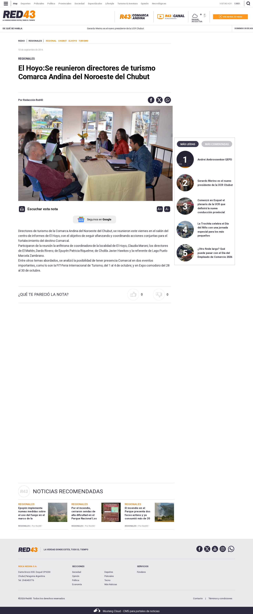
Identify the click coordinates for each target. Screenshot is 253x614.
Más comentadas (217, 144)
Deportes (108, 572)
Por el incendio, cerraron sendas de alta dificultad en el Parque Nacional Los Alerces (84, 514)
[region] (204, 61)
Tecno (107, 580)
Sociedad (76, 572)
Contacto (198, 598)
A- (167, 209)
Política (75, 580)
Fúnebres (141, 572)
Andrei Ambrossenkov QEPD (215, 159)
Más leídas (187, 144)
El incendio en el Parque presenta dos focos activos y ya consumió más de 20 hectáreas (137, 514)
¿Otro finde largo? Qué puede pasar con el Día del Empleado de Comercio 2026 (215, 252)
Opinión (75, 576)
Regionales (26, 58)
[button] (150, 100)
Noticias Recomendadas (68, 491)
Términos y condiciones (220, 598)
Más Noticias (110, 584)
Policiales (109, 576)
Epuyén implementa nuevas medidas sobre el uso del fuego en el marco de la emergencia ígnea (32, 514)
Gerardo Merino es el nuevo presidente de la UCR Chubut (99, 28)
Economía (77, 584)
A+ (159, 209)
